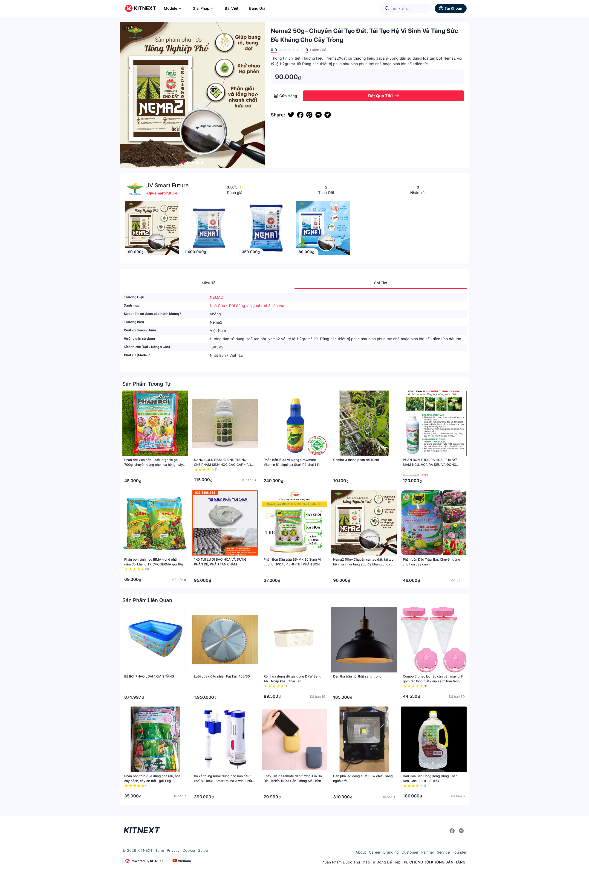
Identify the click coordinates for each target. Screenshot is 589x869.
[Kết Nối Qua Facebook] (453, 831)
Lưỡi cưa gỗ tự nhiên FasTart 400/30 (222, 676)
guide (203, 850)
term (159, 850)
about (360, 852)
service (443, 852)
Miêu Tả (208, 283)
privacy (173, 850)
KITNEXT (145, 8)
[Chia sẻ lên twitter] (291, 115)
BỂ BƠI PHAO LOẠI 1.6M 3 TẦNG (149, 676)
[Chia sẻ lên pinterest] (309, 115)
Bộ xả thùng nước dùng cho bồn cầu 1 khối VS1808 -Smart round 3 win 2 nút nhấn (223, 781)
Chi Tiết (380, 283)
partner (427, 852)
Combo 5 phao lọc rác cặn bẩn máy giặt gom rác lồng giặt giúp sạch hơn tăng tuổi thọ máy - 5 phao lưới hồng (433, 681)
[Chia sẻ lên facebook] (300, 115)
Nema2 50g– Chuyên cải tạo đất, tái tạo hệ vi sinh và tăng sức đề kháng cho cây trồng (364, 564)
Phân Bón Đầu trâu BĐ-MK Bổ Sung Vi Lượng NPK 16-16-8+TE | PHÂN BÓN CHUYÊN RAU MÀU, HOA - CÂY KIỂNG (293, 564)
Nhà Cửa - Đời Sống (228, 305)
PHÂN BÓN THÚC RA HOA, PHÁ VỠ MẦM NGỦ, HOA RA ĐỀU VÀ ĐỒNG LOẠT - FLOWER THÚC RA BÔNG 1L (430, 464)
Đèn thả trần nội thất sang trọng (357, 676)
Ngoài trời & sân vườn (269, 305)
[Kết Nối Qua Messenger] (461, 831)
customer (410, 852)
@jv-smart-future (161, 193)
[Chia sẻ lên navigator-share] (327, 115)
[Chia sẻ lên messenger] (318, 115)
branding (391, 852)
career (375, 852)
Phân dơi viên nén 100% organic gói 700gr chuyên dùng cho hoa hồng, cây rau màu (153, 464)
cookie (188, 850)
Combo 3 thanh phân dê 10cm (356, 460)
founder (460, 852)
